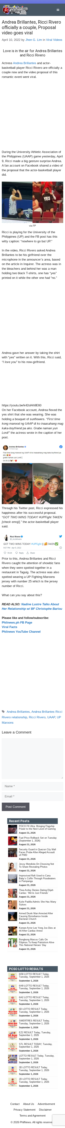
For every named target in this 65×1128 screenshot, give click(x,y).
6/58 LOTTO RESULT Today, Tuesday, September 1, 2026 (34, 975)
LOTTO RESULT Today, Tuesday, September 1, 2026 (36, 1057)
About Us (28, 1103)
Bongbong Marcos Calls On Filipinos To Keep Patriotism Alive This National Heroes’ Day (36, 942)
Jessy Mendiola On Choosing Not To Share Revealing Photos (36, 865)
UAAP (51, 717)
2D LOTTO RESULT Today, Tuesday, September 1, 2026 (34, 1080)
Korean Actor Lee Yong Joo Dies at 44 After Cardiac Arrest (37, 929)
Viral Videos (54, 40)
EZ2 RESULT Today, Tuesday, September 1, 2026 (35, 1034)
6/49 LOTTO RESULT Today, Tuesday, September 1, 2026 (34, 987)
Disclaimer (45, 1109)
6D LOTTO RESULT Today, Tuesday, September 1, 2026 (34, 1010)
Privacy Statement (24, 1109)
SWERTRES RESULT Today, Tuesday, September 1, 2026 (34, 1022)
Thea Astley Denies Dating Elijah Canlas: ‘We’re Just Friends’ (36, 891)
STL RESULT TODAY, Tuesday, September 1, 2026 (35, 1045)
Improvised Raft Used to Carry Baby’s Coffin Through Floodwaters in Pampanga (37, 878)
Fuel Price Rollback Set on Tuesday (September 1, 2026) (38, 839)
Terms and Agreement (33, 1115)
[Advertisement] (32, 116)
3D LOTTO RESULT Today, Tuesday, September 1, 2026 (34, 1069)
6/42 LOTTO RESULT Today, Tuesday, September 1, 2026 (34, 999)
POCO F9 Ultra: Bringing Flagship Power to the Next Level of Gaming (37, 827)
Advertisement (46, 1103)
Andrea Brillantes (24, 63)
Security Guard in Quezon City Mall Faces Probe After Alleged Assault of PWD (37, 852)
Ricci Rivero (37, 717)
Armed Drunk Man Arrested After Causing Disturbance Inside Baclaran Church (36, 916)
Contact (15, 1103)
